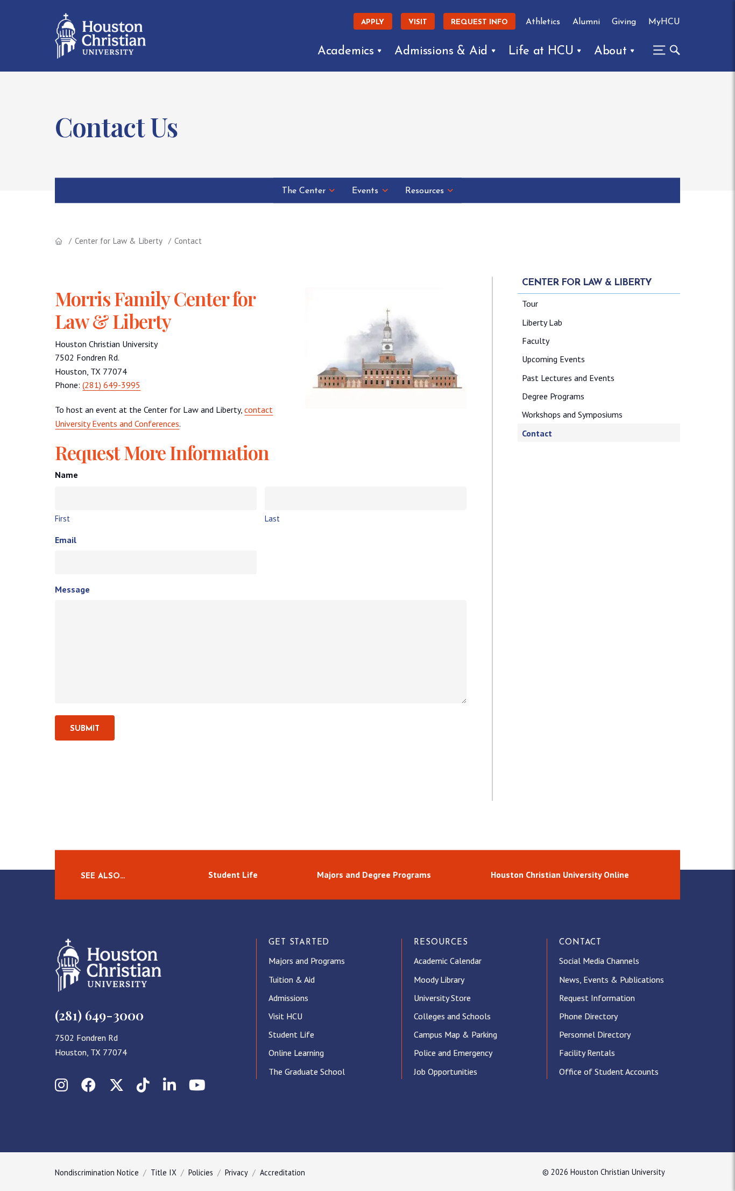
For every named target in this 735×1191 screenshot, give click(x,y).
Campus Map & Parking (455, 1034)
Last (272, 518)
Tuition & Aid (291, 979)
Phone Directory (588, 1016)
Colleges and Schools (452, 1016)
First (62, 518)
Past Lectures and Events (568, 377)
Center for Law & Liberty (118, 241)
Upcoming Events (553, 359)
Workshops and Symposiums (572, 414)
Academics (345, 51)
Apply (372, 22)
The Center (304, 191)
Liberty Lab (542, 322)
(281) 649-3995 (111, 384)
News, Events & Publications (611, 979)
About (610, 51)
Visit (417, 22)
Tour (530, 303)
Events (365, 191)
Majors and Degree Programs (374, 874)
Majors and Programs (306, 960)
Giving (624, 22)
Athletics (543, 22)
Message (72, 589)
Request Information (597, 997)
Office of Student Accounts (609, 1071)
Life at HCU (541, 51)
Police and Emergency (453, 1052)
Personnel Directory (595, 1034)
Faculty (535, 340)
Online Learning (296, 1052)
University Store (442, 997)
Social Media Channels (599, 960)
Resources (424, 191)
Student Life (233, 874)
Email (65, 539)
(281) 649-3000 (99, 1015)
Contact (537, 433)
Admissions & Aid (440, 51)
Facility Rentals (587, 1052)
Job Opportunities (445, 1071)
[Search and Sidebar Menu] (663, 50)
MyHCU (664, 22)
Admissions (288, 997)
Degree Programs (553, 396)
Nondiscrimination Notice (97, 1172)
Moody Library (439, 979)
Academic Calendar (448, 960)
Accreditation (282, 1172)
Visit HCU (285, 1016)
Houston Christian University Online (560, 874)
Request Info (479, 22)
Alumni (586, 22)
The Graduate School (306, 1071)
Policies (200, 1172)
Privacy (236, 1172)
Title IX (163, 1172)
